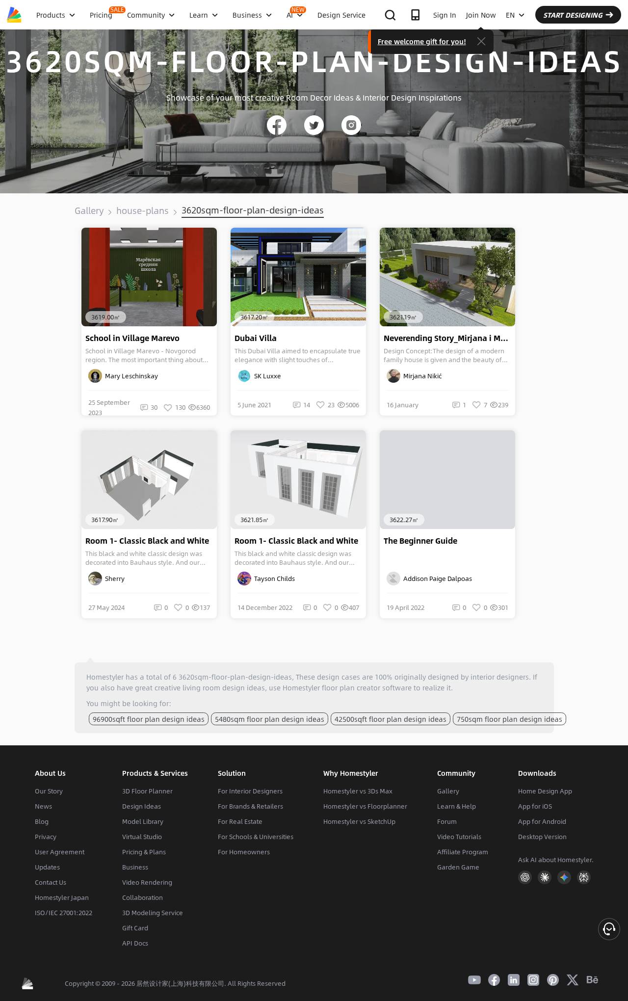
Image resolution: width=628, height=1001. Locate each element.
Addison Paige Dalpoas (436, 578)
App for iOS (535, 806)
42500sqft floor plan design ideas (390, 718)
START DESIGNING (572, 14)
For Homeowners (244, 852)
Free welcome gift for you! (422, 41)
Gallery (89, 210)
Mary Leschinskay (130, 376)
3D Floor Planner (147, 791)
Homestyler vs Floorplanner (365, 806)
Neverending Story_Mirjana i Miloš (449, 338)
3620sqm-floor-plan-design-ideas (253, 210)
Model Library (142, 821)
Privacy (45, 837)
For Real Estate (240, 821)
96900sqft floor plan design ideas (149, 718)
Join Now (481, 14)
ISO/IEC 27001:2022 (63, 913)
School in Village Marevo (132, 338)
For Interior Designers (250, 791)
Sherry (113, 578)
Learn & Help (456, 806)
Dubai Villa (256, 338)
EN (510, 14)
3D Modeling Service (152, 913)
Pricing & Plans (144, 852)
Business (135, 867)
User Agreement (59, 852)
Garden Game (458, 867)
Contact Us (50, 882)
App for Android (542, 821)
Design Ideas (141, 806)
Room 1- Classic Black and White (147, 540)
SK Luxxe (266, 376)
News (43, 806)
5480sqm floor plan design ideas (269, 718)
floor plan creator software (367, 687)
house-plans (142, 210)
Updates (47, 867)
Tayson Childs (273, 578)
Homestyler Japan (62, 897)
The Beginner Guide (420, 540)
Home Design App (545, 791)
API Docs (135, 943)
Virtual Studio (142, 837)
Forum (447, 821)
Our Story (49, 791)
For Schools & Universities (255, 837)
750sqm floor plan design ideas (509, 718)
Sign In (444, 14)
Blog (42, 821)
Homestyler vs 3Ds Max (357, 791)
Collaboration (142, 897)
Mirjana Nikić (421, 376)
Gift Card (135, 928)
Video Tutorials (459, 837)
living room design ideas (224, 687)
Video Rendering (147, 882)
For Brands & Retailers (250, 806)
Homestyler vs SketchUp (359, 821)
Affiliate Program (462, 852)
